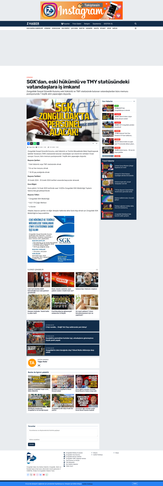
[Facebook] (28, 474)
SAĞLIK (114, 28)
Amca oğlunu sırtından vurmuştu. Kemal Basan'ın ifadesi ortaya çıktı (86, 390)
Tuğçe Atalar (32, 147)
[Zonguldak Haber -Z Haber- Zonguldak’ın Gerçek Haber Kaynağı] (33, 24)
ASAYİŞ (96, 28)
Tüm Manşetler (70, 462)
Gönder (31, 444)
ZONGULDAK (56, 28)
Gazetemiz (97, 24)
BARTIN (81, 28)
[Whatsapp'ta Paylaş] (34, 143)
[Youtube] (43, 474)
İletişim (87, 24)
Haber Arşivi (69, 466)
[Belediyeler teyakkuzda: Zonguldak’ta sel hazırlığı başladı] (39, 400)
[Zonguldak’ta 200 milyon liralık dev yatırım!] (63, 400)
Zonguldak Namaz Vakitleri (73, 456)
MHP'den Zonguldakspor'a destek (122, 109)
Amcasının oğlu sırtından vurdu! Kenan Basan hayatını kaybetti (85, 409)
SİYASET (103, 28)
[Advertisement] (81, 52)
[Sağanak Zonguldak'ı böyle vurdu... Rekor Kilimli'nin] (39, 381)
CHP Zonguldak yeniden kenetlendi (124, 126)
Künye (117, 453)
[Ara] (135, 24)
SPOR (109, 28)
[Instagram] (37, 474)
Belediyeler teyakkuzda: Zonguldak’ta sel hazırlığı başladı (38, 409)
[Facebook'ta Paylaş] (28, 143)
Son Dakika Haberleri (72, 464)
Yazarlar (66, 24)
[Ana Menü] (135, 28)
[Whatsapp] (46, 474)
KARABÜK (89, 28)
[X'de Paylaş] (31, 143)
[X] (31, 474)
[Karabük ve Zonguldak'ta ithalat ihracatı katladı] (63, 381)
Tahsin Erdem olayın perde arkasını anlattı (123, 118)
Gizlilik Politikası (98, 455)
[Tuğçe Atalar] (32, 363)
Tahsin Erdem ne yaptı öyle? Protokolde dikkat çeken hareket (124, 143)
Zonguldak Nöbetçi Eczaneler (74, 453)
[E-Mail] (39, 365)
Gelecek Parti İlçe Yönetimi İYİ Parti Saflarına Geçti (122, 134)
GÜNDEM (47, 28)
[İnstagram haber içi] (81, 10)
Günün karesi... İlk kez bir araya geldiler (124, 151)
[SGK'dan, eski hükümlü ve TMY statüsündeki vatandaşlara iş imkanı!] (63, 120)
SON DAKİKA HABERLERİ (35, 28)
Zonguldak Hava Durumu (73, 455)
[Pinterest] (34, 474)
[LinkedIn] (40, 474)
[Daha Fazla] (38, 143)
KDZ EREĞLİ (66, 28)
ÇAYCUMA (74, 28)
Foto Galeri (77, 24)
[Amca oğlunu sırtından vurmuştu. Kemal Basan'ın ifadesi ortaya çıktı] (87, 381)
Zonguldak (117, 114)
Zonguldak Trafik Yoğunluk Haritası (76, 458)
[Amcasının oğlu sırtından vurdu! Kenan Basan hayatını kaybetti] (87, 400)
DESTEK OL (108, 24)
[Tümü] (134, 101)
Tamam (135, 483)
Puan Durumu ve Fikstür (72, 460)
